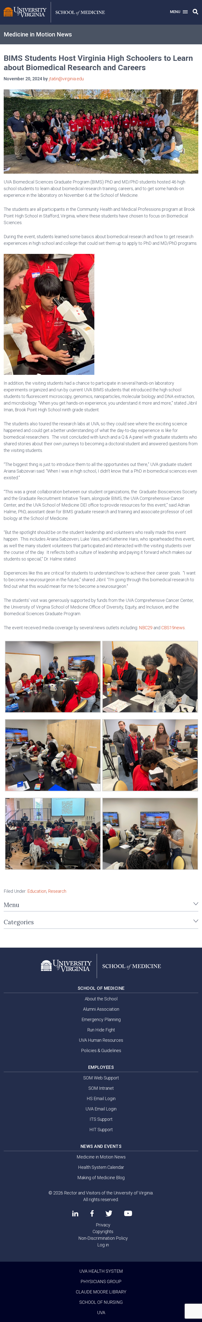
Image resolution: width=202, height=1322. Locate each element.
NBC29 (145, 627)
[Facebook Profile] (92, 1213)
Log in (103, 1244)
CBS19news (173, 627)
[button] (195, 11)
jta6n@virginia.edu (66, 78)
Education (36, 891)
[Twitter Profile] (108, 1213)
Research (57, 891)
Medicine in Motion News (38, 34)
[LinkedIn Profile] (75, 1213)
